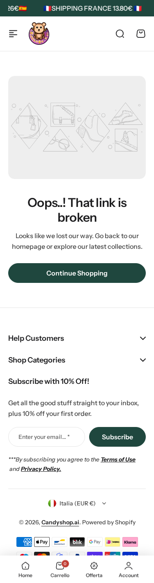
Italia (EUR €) (78, 503)
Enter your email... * (44, 437)
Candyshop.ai (60, 522)
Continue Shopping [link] (77, 273)
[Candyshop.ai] (39, 33)
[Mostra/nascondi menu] (13, 34)
